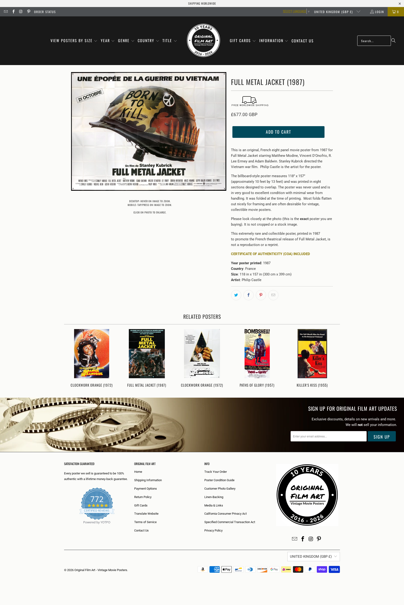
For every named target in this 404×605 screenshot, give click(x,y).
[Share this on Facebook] (248, 295)
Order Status (45, 11)
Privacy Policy (213, 530)
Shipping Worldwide (202, 3)
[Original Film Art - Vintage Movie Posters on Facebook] (13, 11)
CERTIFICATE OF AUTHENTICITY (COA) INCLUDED (270, 254)
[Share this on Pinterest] (261, 295)
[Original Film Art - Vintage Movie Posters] (203, 41)
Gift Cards (141, 505)
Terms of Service (145, 522)
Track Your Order (215, 471)
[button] (74, 41)
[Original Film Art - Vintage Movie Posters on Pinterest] (28, 11)
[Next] (333, 358)
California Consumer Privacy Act (225, 513)
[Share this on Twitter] (236, 295)
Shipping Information (148, 480)
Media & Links (213, 505)
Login (379, 11)
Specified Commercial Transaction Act (229, 522)
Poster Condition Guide (219, 480)
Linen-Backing (213, 497)
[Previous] (71, 358)
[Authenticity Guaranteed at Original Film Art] (64, 527)
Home (138, 471)
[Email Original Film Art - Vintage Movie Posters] (6, 11)
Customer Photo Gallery (219, 488)
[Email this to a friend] (273, 295)
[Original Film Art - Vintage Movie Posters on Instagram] (21, 11)
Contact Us (141, 530)
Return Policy (143, 497)
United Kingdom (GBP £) (334, 11)
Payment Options (145, 488)
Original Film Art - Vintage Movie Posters (100, 570)
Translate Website (146, 513)
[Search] (393, 41)
